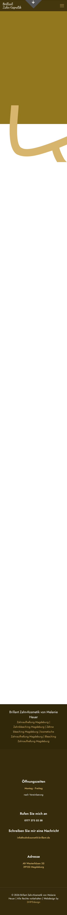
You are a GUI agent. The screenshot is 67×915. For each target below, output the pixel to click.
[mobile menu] (62, 5)
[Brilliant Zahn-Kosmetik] (12, 5)
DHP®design (33, 902)
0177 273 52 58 (33, 820)
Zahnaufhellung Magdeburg (33, 722)
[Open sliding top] (33, 4)
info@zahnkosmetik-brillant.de (33, 837)
